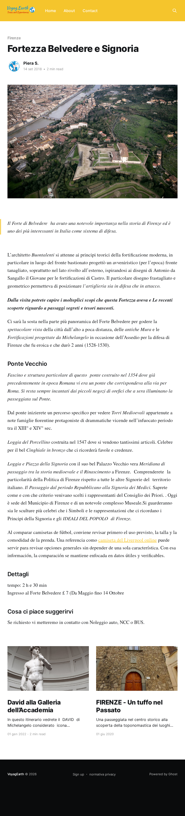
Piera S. (31, 63)
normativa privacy (102, 774)
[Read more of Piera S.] (14, 66)
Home (50, 10)
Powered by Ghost (163, 774)
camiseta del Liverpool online (127, 540)
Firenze (14, 37)
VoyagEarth (15, 774)
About (69, 10)
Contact (90, 10)
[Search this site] (174, 10)
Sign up (78, 774)
